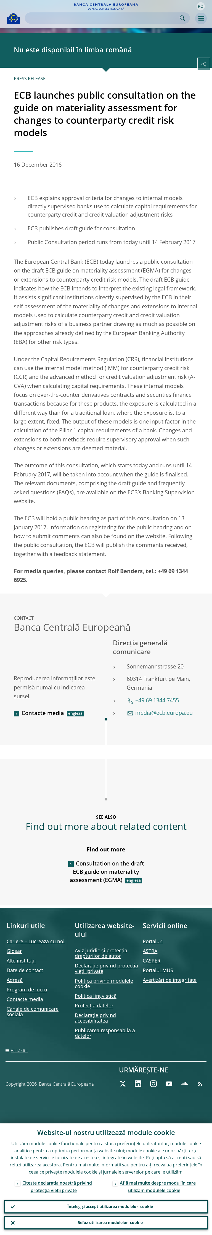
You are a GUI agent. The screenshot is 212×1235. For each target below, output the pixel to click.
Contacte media (43, 713)
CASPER (151, 961)
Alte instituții (21, 961)
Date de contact (25, 970)
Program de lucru (27, 990)
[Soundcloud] (184, 1083)
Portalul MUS (158, 970)
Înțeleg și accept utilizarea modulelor (110, 1207)
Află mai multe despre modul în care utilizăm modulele (158, 1187)
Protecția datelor (94, 1006)
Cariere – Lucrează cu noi (36, 941)
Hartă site (19, 1051)
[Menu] (201, 18)
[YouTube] (169, 1083)
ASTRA (150, 951)
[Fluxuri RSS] (199, 1083)
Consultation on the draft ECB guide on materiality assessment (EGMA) (107, 872)
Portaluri (153, 941)
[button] (201, 6)
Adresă (15, 980)
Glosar (14, 951)
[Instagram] (153, 1083)
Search (182, 18)
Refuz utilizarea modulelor (110, 1223)
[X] (122, 1083)
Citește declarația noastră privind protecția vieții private (57, 1187)
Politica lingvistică (95, 996)
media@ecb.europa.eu (164, 713)
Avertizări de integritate (170, 980)
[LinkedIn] (138, 1083)
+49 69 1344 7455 (157, 701)
